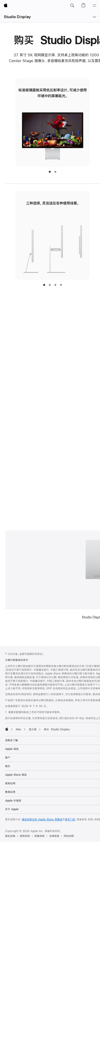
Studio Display (17, 17)
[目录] (94, 5)
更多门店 (70, 819)
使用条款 (25, 836)
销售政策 (39, 836)
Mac (18, 729)
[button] (72, 5)
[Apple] (6, 729)
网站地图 (69, 836)
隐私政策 (10, 836)
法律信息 (54, 836)
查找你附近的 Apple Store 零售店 (42, 819)
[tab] (50, 172)
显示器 (33, 729)
